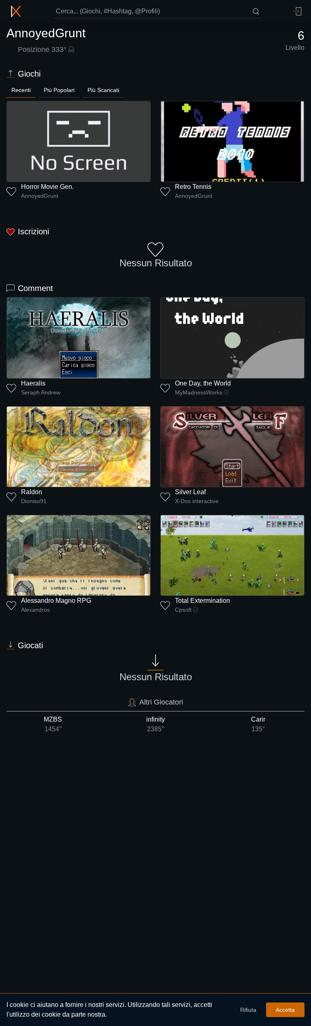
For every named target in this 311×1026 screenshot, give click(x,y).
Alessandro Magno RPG (56, 600)
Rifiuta (248, 1010)
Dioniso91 (34, 501)
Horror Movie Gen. (47, 186)
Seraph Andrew (40, 392)
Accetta (285, 1010)
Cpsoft (183, 609)
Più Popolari (59, 90)
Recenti (21, 90)
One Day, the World (203, 383)
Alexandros (35, 609)
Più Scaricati (103, 90)
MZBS (53, 724)
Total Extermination (202, 600)
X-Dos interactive (197, 501)
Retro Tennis (193, 186)
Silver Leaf (190, 491)
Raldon (31, 491)
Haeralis (33, 383)
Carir (258, 724)
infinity (155, 724)
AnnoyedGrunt (39, 196)
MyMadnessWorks (198, 392)
